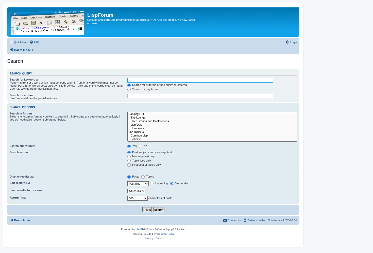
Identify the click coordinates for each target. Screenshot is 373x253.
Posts (135, 176)
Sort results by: (20, 182)
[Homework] (212, 128)
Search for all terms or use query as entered (159, 84)
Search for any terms (144, 89)
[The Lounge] (212, 118)
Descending (181, 183)
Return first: (18, 197)
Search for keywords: (24, 79)
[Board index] (47, 21)
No (145, 145)
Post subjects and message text (151, 152)
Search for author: (22, 95)
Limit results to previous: (26, 190)
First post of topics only (146, 164)
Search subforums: (22, 145)
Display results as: (22, 176)
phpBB (140, 229)
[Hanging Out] (212, 114)
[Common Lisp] (212, 136)
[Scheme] (212, 139)
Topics (149, 176)
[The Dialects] (212, 132)
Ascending (161, 183)
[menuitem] (34, 42)
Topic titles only (141, 160)
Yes (134, 145)
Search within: (19, 152)
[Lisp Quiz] (212, 125)
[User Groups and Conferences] (212, 121)
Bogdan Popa (165, 233)
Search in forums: (21, 113)
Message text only (143, 156)
